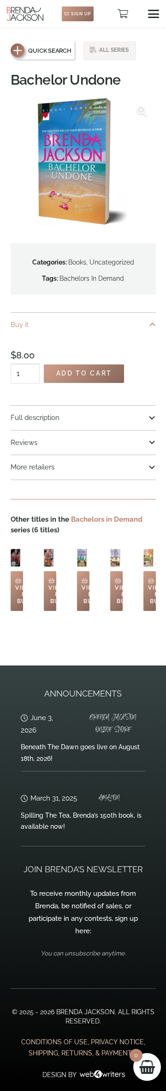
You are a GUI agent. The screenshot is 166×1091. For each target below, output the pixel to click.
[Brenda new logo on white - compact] (25, 14)
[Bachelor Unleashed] (50, 558)
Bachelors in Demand (106, 519)
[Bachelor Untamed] (17, 558)
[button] (153, 13)
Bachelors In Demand (91, 278)
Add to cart (84, 373)
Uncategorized (111, 262)
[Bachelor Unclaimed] (83, 558)
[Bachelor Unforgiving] (116, 558)
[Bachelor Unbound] (149, 558)
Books (77, 262)
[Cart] (123, 14)
